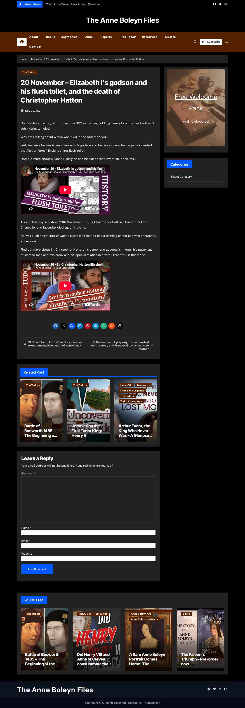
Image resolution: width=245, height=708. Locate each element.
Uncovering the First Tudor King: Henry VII (87, 431)
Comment (28, 473)
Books (50, 37)
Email (26, 541)
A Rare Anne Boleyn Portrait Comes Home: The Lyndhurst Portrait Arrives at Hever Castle (147, 666)
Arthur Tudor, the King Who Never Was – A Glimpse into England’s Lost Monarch (134, 435)
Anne (89, 37)
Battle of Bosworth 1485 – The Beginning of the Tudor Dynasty (41, 433)
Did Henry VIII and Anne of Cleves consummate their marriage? (94, 661)
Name (26, 528)
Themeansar (151, 703)
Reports (106, 37)
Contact (35, 47)
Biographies (69, 37)
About (34, 37)
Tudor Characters (131, 401)
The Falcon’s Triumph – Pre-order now (199, 659)
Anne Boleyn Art (141, 613)
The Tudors (29, 72)
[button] (226, 42)
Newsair (133, 703)
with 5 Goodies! (196, 121)
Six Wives (101, 613)
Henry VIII (126, 385)
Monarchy (143, 385)
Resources (150, 37)
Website (26, 553)
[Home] (22, 42)
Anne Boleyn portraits (144, 619)
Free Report (128, 37)
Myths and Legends (132, 390)
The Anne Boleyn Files (122, 20)
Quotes (170, 37)
